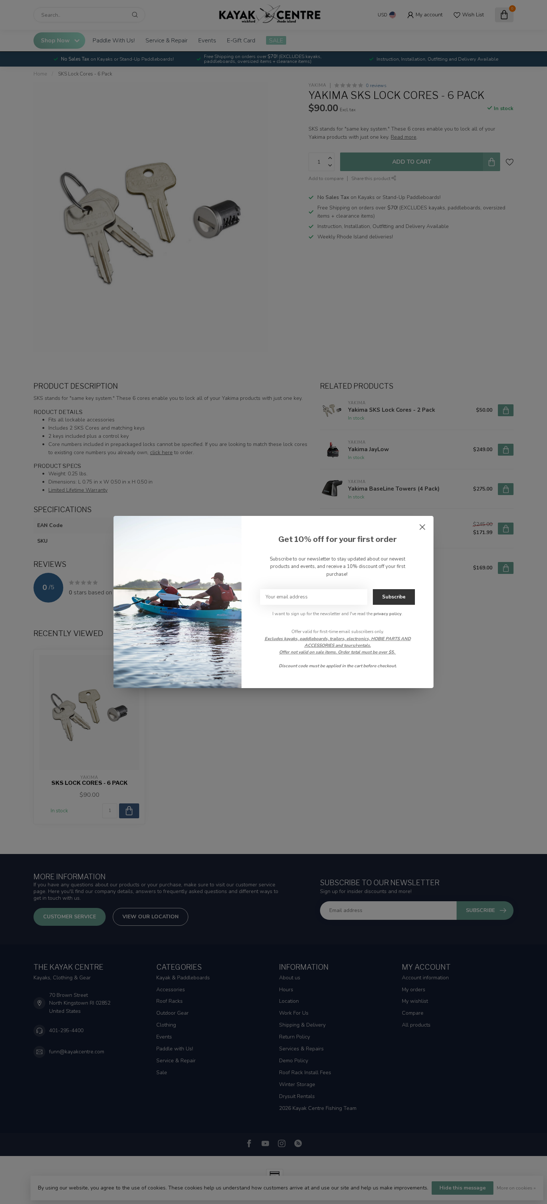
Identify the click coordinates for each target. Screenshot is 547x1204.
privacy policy (388, 614)
